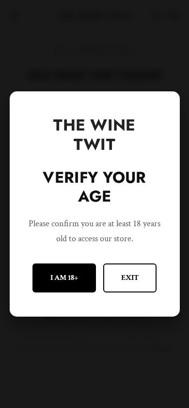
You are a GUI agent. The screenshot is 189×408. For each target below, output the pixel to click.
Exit (130, 278)
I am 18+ (64, 278)
